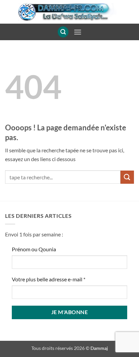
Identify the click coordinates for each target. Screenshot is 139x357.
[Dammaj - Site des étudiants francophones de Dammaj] (69, 12)
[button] (63, 31)
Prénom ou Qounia (34, 249)
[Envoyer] (127, 177)
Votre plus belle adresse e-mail (48, 279)
